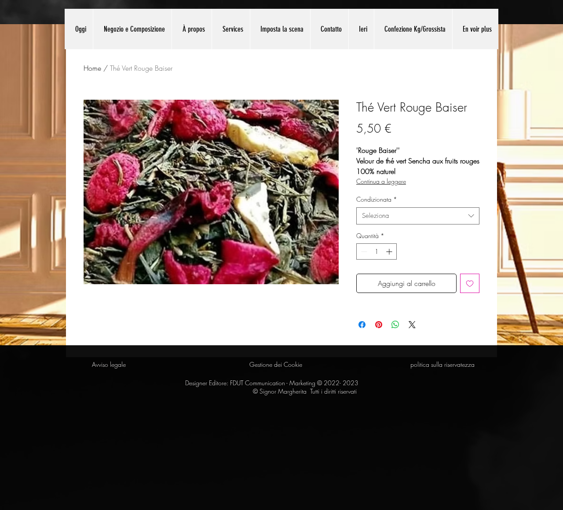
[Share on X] (412, 324)
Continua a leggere (381, 181)
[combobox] (417, 215)
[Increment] (389, 251)
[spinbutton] (376, 251)
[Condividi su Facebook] (362, 324)
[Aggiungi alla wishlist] (469, 283)
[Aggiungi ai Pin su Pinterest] (378, 324)
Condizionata (376, 199)
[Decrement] (363, 251)
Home (92, 68)
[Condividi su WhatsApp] (395, 324)
